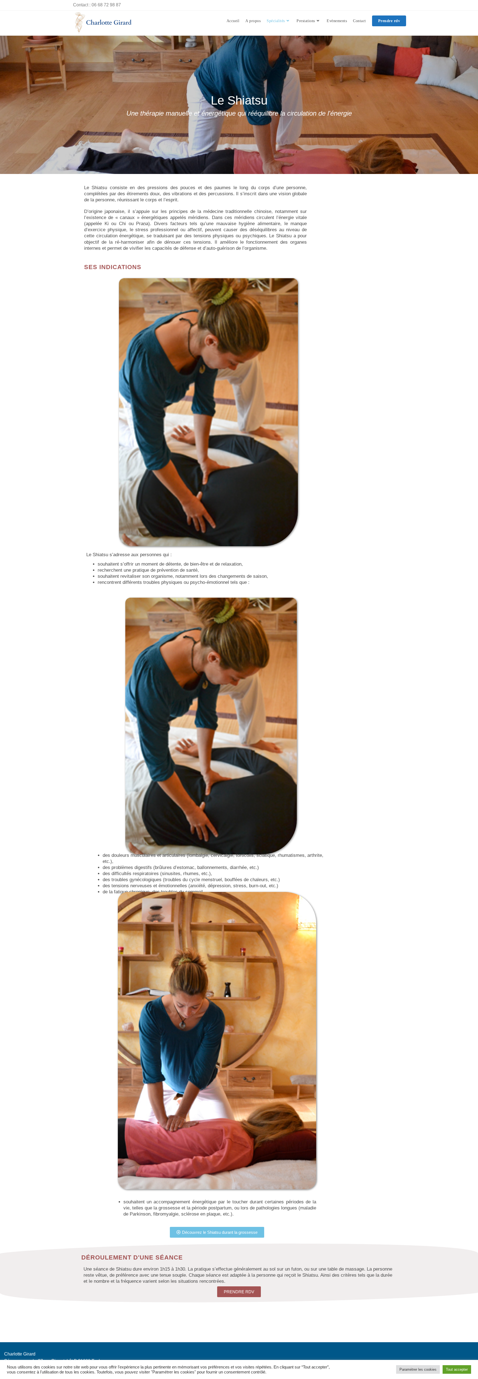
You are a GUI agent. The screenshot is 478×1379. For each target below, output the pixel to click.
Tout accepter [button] (457, 1369)
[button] (217, 1232)
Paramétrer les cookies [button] (418, 1369)
